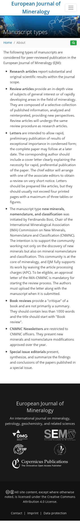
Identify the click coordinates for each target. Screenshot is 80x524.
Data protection (55, 513)
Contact (16, 513)
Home (7, 43)
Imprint (32, 513)
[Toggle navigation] (71, 8)
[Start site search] (73, 43)
